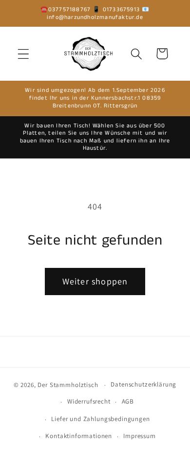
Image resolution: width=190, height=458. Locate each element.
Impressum (139, 436)
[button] (24, 54)
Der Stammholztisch (68, 385)
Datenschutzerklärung (143, 384)
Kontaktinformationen (78, 436)
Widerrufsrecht (89, 401)
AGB (128, 401)
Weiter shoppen (95, 281)
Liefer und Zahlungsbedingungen (100, 419)
